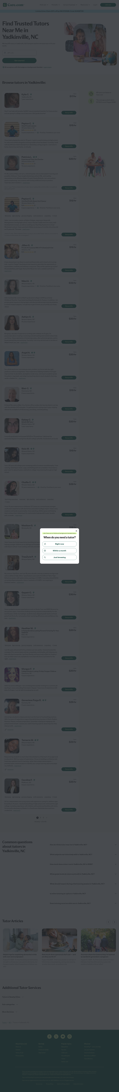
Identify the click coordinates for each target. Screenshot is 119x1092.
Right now (59, 544)
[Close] (76, 530)
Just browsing (59, 557)
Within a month (59, 551)
